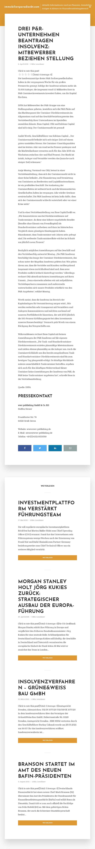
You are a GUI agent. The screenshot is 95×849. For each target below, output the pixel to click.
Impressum (67, 6)
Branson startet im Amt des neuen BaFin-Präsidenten (46, 770)
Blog (38, 6)
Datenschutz (80, 6)
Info (46, 6)
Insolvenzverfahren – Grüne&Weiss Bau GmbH (46, 688)
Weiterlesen (48, 557)
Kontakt (55, 6)
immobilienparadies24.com (21, 7)
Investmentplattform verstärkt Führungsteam (46, 509)
